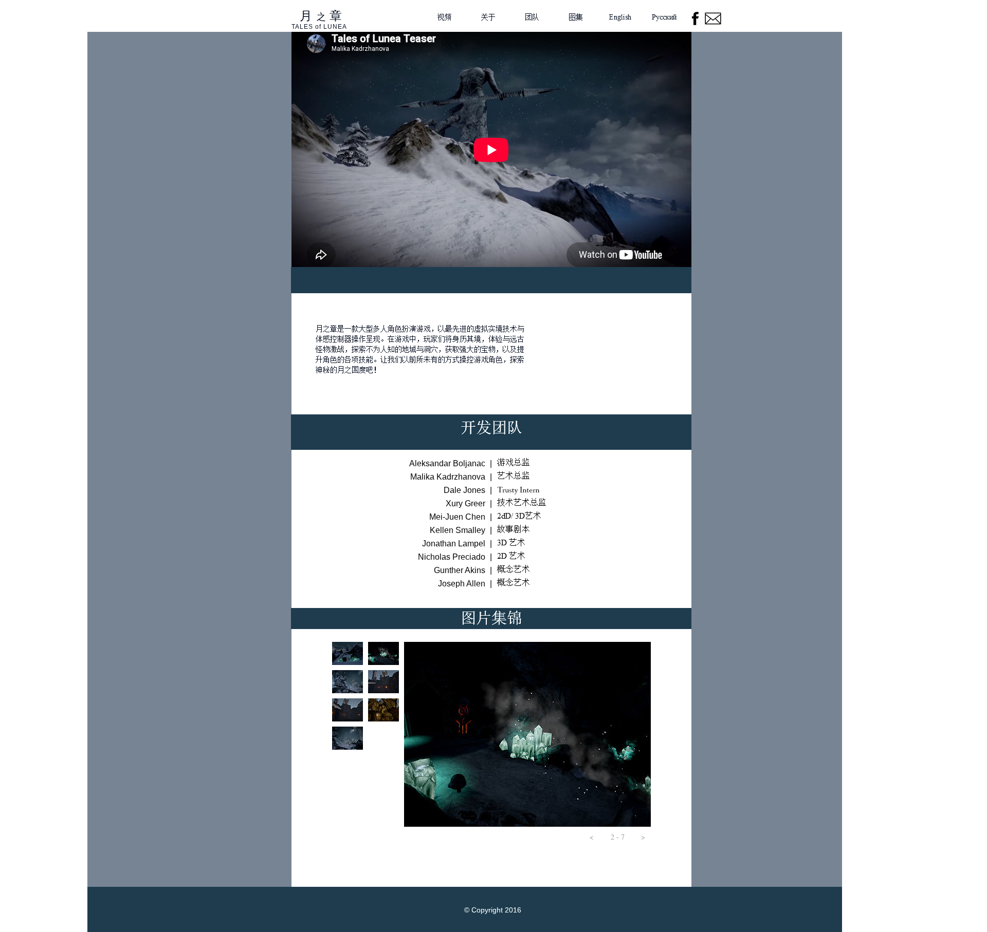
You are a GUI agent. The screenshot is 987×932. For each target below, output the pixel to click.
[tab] (347, 653)
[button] (591, 837)
